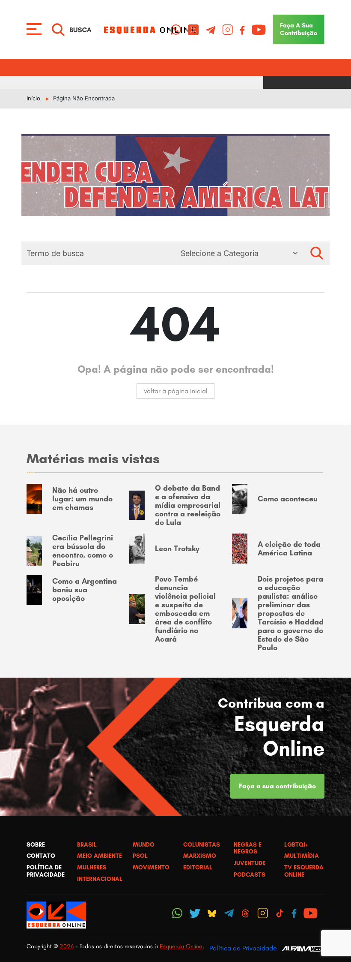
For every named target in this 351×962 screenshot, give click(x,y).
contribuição (298, 29)
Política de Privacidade (243, 948)
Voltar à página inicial (175, 391)
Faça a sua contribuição (277, 786)
